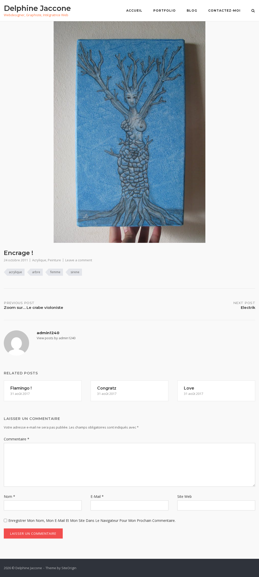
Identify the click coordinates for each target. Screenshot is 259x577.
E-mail (97, 496)
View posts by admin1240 (56, 338)
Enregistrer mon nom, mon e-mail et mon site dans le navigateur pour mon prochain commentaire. (92, 520)
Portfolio (164, 10)
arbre (36, 272)
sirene (75, 272)
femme (55, 272)
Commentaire (16, 439)
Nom (9, 496)
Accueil (134, 10)
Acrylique (39, 260)
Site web (184, 496)
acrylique (15, 272)
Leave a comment (78, 260)
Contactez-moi (224, 10)
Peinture (54, 260)
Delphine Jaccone (37, 8)
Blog (192, 10)
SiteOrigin (68, 568)
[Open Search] (253, 11)
